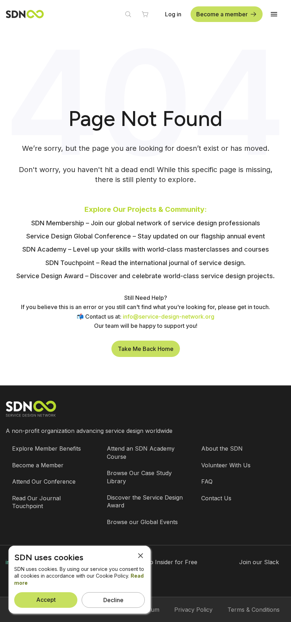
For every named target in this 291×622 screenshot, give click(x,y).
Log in (173, 14)
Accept (46, 599)
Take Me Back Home (146, 348)
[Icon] (128, 14)
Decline (113, 600)
